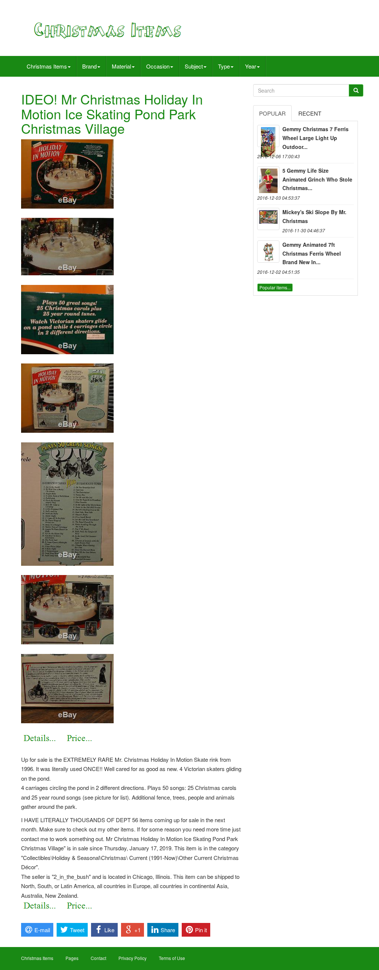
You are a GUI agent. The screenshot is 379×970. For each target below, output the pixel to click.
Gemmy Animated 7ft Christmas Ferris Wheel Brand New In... (311, 253)
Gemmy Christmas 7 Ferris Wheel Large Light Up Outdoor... (315, 137)
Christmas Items (47, 66)
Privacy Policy (132, 958)
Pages (72, 958)
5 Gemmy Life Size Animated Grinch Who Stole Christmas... (317, 179)
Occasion (158, 66)
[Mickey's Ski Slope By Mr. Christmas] (268, 219)
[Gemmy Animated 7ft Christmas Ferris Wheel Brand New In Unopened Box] (268, 251)
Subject (194, 66)
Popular (272, 113)
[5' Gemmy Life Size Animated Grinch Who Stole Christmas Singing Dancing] (268, 177)
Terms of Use (172, 958)
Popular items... (275, 287)
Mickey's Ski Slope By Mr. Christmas (314, 216)
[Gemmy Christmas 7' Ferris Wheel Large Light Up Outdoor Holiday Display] (268, 136)
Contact (98, 958)
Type (224, 66)
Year (250, 66)
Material (121, 66)
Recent (309, 113)
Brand (89, 66)
